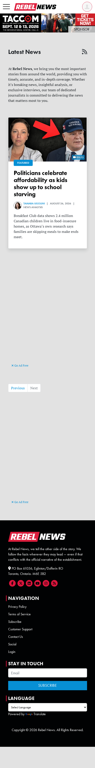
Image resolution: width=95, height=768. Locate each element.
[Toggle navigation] (6, 7)
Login (11, 651)
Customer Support (20, 629)
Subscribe (14, 621)
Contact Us (15, 636)
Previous (18, 388)
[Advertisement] (47, 313)
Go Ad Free (21, 365)
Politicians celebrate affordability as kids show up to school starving (40, 183)
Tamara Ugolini (34, 203)
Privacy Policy (17, 606)
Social (12, 644)
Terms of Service (19, 614)
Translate (40, 714)
